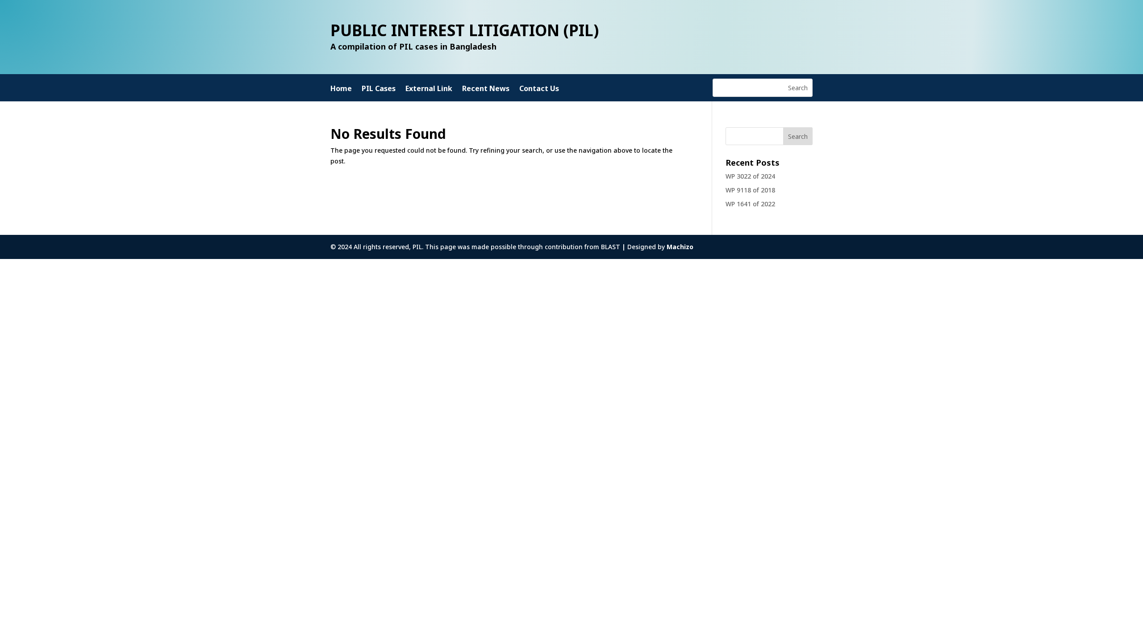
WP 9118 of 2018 (750, 190)
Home (341, 89)
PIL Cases (379, 89)
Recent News (485, 89)
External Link (428, 89)
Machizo (680, 246)
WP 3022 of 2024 (750, 176)
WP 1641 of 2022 (750, 204)
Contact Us (539, 89)
